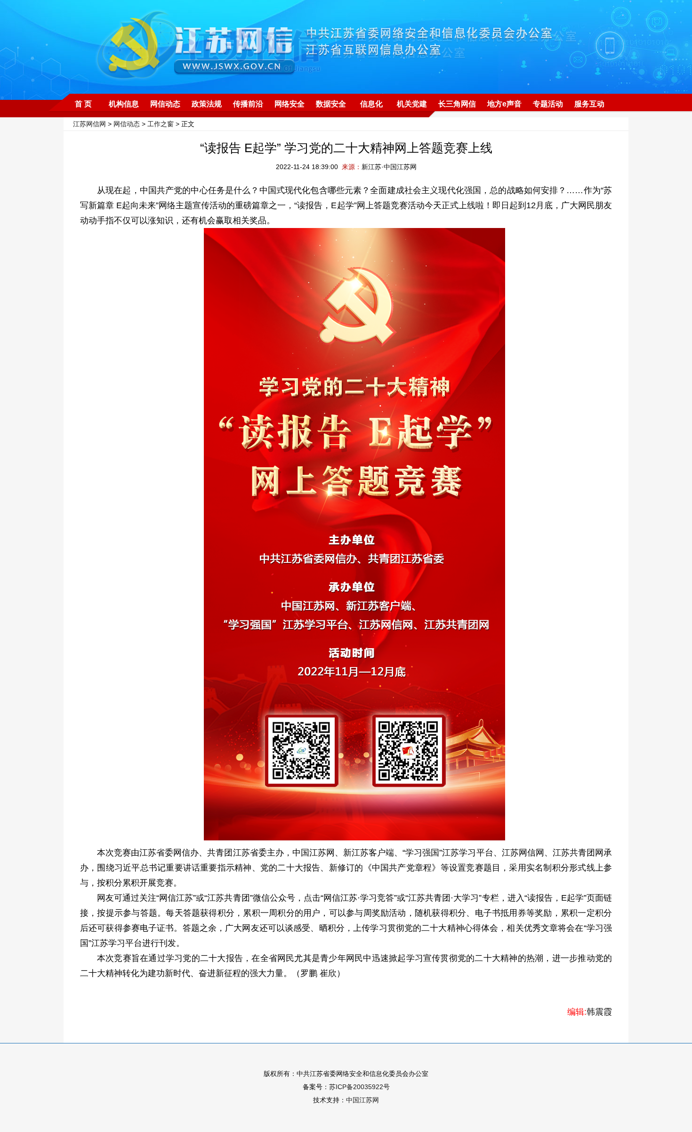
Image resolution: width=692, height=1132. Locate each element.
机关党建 (412, 104)
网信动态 (165, 104)
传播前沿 (248, 104)
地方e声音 (504, 104)
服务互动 (589, 104)
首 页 (83, 104)
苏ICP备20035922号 (359, 1087)
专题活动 (548, 104)
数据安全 (331, 104)
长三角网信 (457, 104)
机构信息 (124, 104)
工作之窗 (160, 124)
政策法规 (207, 104)
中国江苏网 (362, 1100)
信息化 (371, 104)
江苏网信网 (89, 124)
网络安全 (289, 104)
